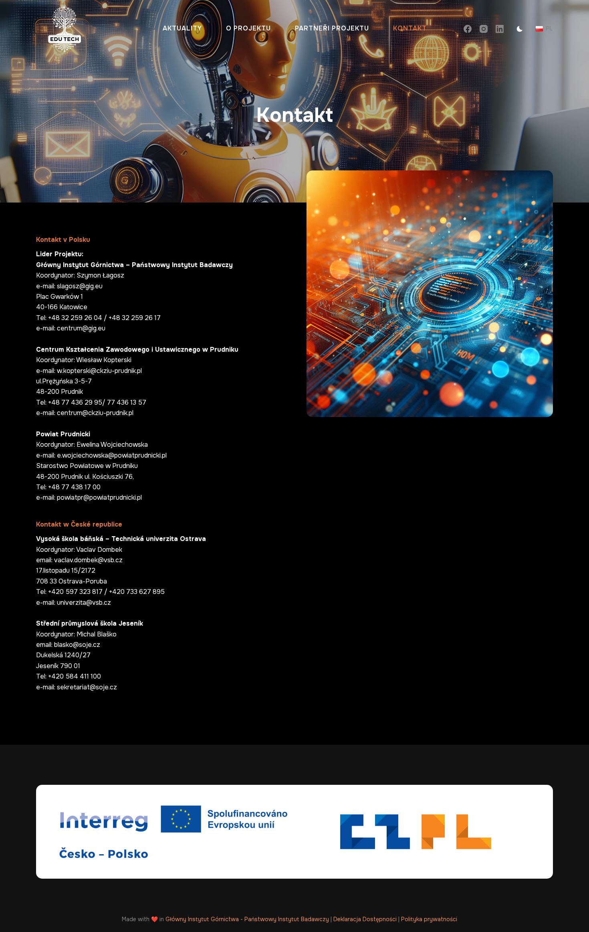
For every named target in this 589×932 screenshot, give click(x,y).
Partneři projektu (332, 28)
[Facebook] (468, 29)
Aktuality (182, 28)
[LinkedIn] (500, 29)
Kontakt (410, 28)
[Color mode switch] (520, 29)
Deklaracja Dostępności (365, 919)
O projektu (248, 28)
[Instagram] (484, 29)
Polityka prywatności (429, 919)
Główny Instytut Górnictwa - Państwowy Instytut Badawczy (247, 919)
